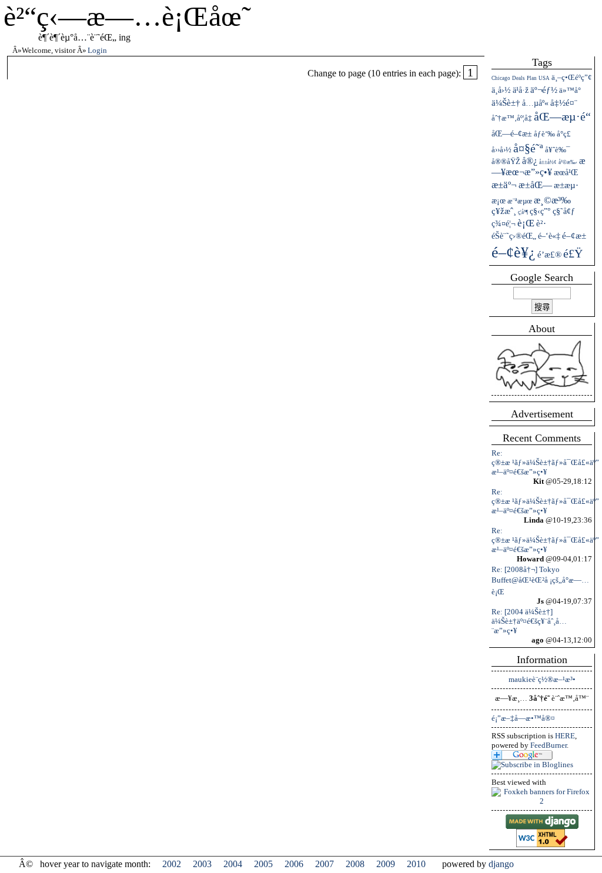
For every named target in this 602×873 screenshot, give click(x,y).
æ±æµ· (566, 185)
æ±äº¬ (504, 184)
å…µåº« (535, 103)
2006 (294, 864)
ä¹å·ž (521, 90)
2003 (202, 864)
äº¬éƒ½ (543, 90)
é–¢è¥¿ (513, 252)
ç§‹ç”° (540, 211)
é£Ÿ (573, 253)
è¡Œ (525, 223)
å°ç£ (564, 133)
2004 (232, 864)
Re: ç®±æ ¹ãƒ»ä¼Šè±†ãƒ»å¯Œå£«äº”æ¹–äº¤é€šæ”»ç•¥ (545, 462)
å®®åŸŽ (505, 161)
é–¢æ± (574, 235)
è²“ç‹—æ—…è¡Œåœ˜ (127, 16)
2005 (263, 864)
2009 (385, 864)
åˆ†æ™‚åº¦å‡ (511, 117)
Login (97, 50)
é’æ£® (549, 254)
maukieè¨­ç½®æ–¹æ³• (542, 679)
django (501, 864)
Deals (518, 78)
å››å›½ (501, 149)
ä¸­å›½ (501, 90)
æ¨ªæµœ (519, 200)
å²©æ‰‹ (567, 162)
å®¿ (529, 160)
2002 (171, 864)
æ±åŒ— (535, 185)
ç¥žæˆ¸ (503, 211)
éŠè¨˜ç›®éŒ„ (513, 235)
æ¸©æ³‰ (552, 200)
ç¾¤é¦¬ (503, 223)
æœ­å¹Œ (566, 172)
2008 (355, 864)
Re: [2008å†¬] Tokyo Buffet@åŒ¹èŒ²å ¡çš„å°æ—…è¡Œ (540, 580)
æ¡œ (498, 200)
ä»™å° (570, 90)
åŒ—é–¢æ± (511, 133)
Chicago (500, 78)
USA (544, 78)
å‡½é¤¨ (563, 103)
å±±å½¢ (548, 162)
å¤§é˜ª (528, 148)
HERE (565, 735)
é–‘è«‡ (549, 236)
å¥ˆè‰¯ (557, 149)
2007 (324, 864)
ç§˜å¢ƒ (564, 211)
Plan (532, 78)
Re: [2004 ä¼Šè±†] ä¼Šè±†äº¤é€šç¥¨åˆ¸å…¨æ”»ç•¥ (529, 621)
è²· (541, 223)
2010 (416, 864)
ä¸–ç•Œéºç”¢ (571, 77)
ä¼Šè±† (505, 103)
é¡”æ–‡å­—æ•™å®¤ (523, 718)
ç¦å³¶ (523, 212)
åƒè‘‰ (544, 133)
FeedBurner (548, 745)
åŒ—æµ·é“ (562, 117)
